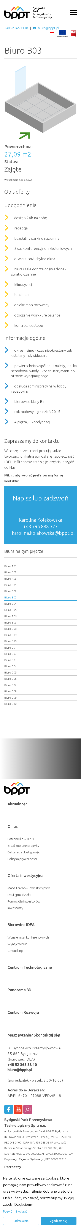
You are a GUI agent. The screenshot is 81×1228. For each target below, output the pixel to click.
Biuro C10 (10, 703)
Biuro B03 (10, 597)
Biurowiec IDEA (21, 924)
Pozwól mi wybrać (15, 1211)
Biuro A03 (10, 578)
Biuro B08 (10, 628)
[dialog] (40, 1200)
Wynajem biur (17, 944)
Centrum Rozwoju (23, 1012)
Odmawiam (21, 1221)
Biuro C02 (10, 653)
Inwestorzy (15, 908)
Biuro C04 (10, 666)
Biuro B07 (10, 622)
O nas (13, 826)
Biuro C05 (10, 672)
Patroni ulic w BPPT (21, 839)
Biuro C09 (10, 697)
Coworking (15, 950)
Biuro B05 (10, 609)
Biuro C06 (10, 678)
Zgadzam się (58, 1221)
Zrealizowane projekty (23, 845)
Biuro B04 (10, 603)
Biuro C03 (10, 659)
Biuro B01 (10, 584)
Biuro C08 (10, 691)
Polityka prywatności (22, 859)
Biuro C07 (10, 685)
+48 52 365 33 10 (16, 28)
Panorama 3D (19, 990)
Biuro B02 (10, 591)
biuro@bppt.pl (48, 28)
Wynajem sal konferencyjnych (28, 937)
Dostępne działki (19, 895)
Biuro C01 (10, 647)
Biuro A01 (10, 566)
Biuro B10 (10, 641)
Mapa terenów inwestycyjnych (29, 888)
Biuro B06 (10, 616)
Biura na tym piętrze (23, 551)
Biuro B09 (10, 634)
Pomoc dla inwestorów (24, 901)
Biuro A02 (10, 572)
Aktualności (18, 804)
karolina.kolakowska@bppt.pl (43, 533)
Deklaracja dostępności (24, 852)
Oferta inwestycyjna (25, 875)
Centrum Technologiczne (30, 967)
